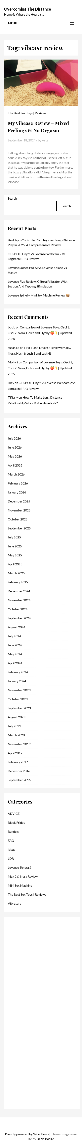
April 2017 (15, 753)
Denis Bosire (45, 1139)
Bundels (13, 831)
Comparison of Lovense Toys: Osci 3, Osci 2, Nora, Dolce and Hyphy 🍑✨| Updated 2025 (40, 333)
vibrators (14, 903)
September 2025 (19, 528)
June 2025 (15, 546)
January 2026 (17, 492)
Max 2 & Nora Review (23, 876)
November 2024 (19, 600)
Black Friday (16, 822)
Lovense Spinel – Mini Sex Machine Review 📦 (39, 295)
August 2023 (16, 717)
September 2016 (19, 780)
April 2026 (15, 465)
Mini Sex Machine (20, 885)
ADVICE (14, 813)
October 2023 (17, 699)
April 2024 (15, 663)
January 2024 (17, 681)
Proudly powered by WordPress (27, 1134)
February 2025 (18, 582)
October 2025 (17, 519)
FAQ (11, 840)
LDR (11, 858)
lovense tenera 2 (19, 867)
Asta (45, 140)
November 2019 (19, 744)
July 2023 (14, 726)
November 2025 (19, 510)
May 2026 (15, 456)
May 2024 (15, 654)
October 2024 (17, 609)
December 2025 (19, 501)
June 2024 (15, 645)
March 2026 (16, 474)
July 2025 (14, 537)
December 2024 (19, 591)
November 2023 (19, 690)
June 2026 (15, 447)
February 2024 (18, 672)
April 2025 (15, 564)
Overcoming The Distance (27, 9)
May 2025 (15, 555)
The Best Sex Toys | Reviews (27, 113)
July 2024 (14, 636)
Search (12, 198)
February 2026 (18, 483)
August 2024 (16, 627)
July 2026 (14, 438)
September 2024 (19, 618)
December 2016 (19, 771)
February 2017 (18, 762)
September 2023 (19, 708)
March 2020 (16, 735)
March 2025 (16, 573)
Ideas (11, 849)
